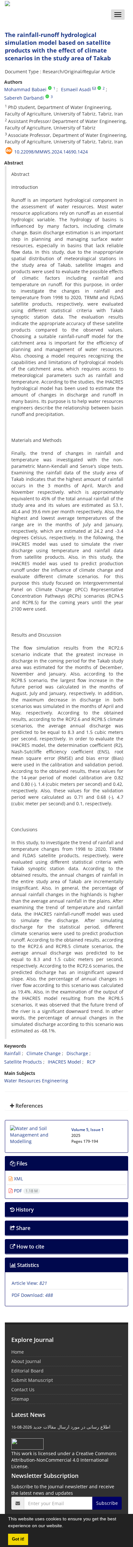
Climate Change (43, 1053)
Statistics (27, 1265)
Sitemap (20, 1399)
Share (22, 1228)
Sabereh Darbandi (24, 98)
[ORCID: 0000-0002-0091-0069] (50, 88)
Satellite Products (23, 1062)
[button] (65, 1527)
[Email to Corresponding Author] (94, 88)
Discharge (77, 1053)
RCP (91, 1062)
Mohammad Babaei (25, 89)
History (24, 1209)
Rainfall (12, 1053)
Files (21, 1163)
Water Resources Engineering (36, 1081)
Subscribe (107, 1503)
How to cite (29, 1246)
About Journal (26, 1361)
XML (18, 1178)
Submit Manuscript (32, 1380)
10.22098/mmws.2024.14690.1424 (51, 152)
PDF (25, 1191)
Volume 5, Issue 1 (87, 1129)
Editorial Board (27, 1371)
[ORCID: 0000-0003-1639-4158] (99, 88)
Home (17, 1352)
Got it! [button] (18, 1539)
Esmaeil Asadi (76, 89)
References (28, 1105)
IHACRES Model (64, 1062)
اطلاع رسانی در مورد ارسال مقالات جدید (71, 1427)
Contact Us (23, 1389)
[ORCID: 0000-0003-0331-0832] (47, 96)
